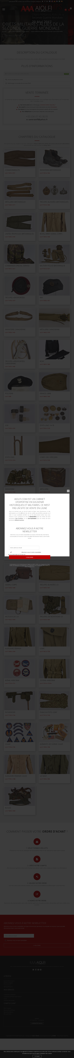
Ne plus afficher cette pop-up (16, 554)
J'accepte (37, 1056)
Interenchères (33, 517)
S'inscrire (29, 557)
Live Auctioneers (32, 518)
